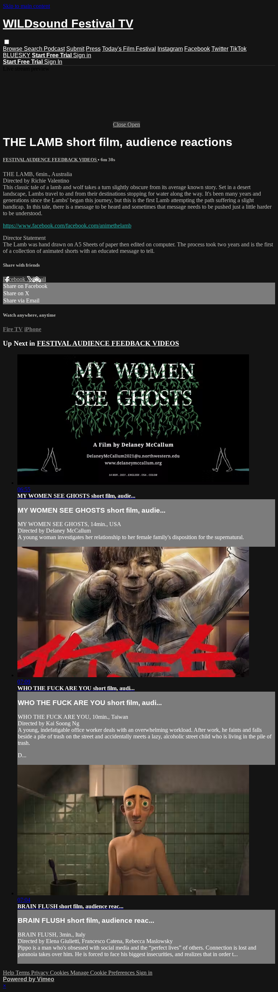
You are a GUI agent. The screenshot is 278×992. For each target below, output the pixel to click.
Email (39, 279)
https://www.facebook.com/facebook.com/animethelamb (67, 225)
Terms (23, 973)
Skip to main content (26, 6)
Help (9, 973)
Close (120, 124)
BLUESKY (16, 55)
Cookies (60, 973)
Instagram (170, 49)
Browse (13, 49)
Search (34, 49)
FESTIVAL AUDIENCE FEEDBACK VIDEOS (50, 159)
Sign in (82, 55)
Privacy (40, 973)
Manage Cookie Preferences (103, 973)
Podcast (54, 49)
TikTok (238, 49)
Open (133, 124)
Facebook (197, 49)
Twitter (219, 49)
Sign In (53, 62)
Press (93, 49)
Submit (75, 49)
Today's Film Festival (129, 49)
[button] (6, 41)
